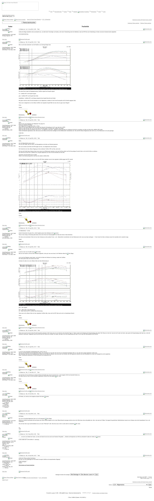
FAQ (51, 11)
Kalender (75, 11)
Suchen (65, 11)
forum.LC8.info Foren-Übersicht (34, 19)
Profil (99, 11)
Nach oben (4, 39)
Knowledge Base (58, 11)
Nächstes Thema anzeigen (145, 23)
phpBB (53, 493)
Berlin (7, 443)
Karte (70, 11)
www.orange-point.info (23, 34)
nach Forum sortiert (147, 19)
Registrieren (93, 11)
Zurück (10, 16)
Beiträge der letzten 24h (137, 19)
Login (104, 11)
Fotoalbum (86, 11)
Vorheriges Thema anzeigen (133, 23)
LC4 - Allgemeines (46, 19)
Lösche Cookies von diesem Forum (100, 493)
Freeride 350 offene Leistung (8, 15)
